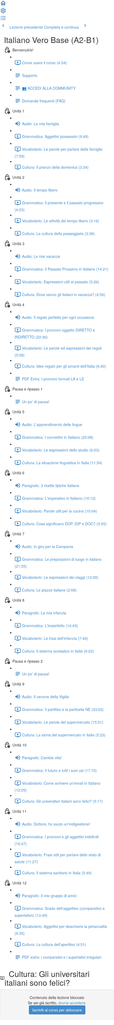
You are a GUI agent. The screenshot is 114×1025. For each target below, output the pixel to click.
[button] (3, 4)
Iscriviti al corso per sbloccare (57, 1010)
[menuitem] (3, 12)
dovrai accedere (71, 1002)
